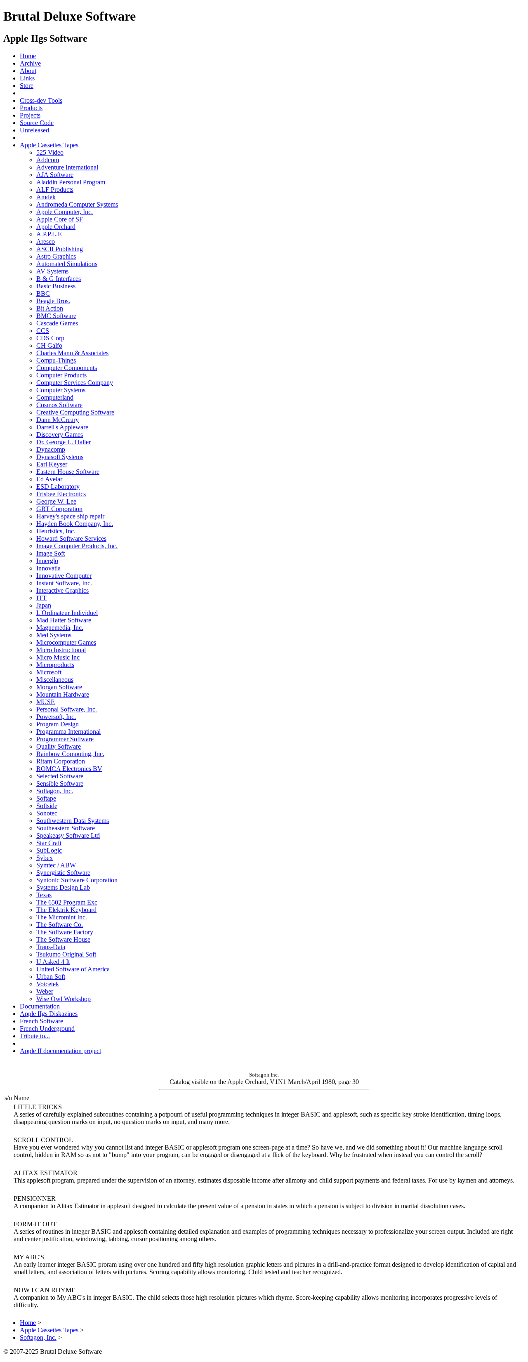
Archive (30, 63)
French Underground (47, 1028)
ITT (41, 597)
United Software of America (73, 969)
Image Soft (50, 553)
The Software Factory (64, 931)
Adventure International (67, 167)
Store (26, 85)
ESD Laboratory (58, 486)
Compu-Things (56, 360)
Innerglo (47, 560)
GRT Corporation (59, 508)
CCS (42, 330)
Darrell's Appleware (62, 427)
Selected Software (59, 776)
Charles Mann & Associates (72, 352)
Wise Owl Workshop (63, 998)
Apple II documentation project (60, 1050)
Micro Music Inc (58, 657)
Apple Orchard (55, 226)
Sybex (44, 857)
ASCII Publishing (59, 248)
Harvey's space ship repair (70, 516)
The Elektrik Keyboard (66, 909)
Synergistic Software (63, 872)
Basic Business (55, 286)
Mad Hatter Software (63, 620)
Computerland (54, 397)
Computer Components (66, 367)
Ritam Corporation (60, 761)
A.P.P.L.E (49, 234)
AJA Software (54, 174)
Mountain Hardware (62, 694)
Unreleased (34, 130)
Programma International (68, 731)
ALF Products (54, 189)
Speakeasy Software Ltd (68, 835)
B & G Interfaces (58, 278)
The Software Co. (59, 924)
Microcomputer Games (66, 642)
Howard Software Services (71, 538)
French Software (41, 1021)
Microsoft (48, 672)
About (28, 70)
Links (27, 78)
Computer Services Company (74, 382)
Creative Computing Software (75, 412)
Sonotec (46, 813)
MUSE (45, 701)
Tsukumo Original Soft (66, 954)
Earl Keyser (51, 464)
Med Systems (53, 635)
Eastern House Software (67, 471)
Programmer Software (65, 738)
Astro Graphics (56, 256)
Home (28, 55)
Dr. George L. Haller (63, 441)
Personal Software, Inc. (66, 709)
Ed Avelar (49, 479)
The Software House (63, 939)
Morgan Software (59, 686)
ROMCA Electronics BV (69, 768)
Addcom (47, 159)
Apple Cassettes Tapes (49, 144)
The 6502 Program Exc (66, 902)
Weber (44, 991)
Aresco (45, 241)
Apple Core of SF (59, 219)
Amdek (46, 196)
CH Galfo (49, 345)
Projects (30, 115)
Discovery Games (59, 434)
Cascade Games (57, 323)
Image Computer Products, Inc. (77, 545)
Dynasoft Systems (59, 456)
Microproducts (55, 664)
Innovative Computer (64, 575)
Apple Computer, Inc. (64, 211)
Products (31, 107)
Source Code (37, 122)
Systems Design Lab (63, 887)
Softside (46, 805)
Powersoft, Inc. (56, 716)
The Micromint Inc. (61, 917)
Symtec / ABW (56, 865)
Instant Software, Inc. (64, 583)
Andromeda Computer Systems (77, 204)
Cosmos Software (59, 404)
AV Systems (52, 271)
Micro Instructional (61, 649)
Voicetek (47, 983)
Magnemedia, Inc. (59, 627)
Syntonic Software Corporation (77, 880)
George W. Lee (56, 501)
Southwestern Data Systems (72, 820)
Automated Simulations (66, 263)
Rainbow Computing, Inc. (70, 753)
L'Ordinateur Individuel (67, 612)
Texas (44, 894)
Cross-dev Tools (41, 100)
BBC (43, 293)
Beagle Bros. (53, 300)
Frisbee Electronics (61, 493)
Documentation (40, 1006)
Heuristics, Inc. (55, 531)
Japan (43, 605)
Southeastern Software (65, 828)
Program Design (57, 724)
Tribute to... (35, 1035)
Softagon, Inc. (54, 790)
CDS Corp (50, 338)
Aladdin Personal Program (70, 182)
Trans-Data (50, 946)
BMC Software (56, 315)
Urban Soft (50, 976)
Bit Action (49, 308)
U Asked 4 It (53, 961)
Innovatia (48, 568)
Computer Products (61, 375)
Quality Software (58, 746)
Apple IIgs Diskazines (49, 1013)
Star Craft (48, 842)
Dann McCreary (57, 419)
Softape (46, 798)
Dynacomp (50, 449)
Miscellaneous (54, 679)
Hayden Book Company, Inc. (74, 523)
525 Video (50, 152)
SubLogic (49, 850)
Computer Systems (60, 390)
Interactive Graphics (62, 590)
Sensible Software (59, 783)
